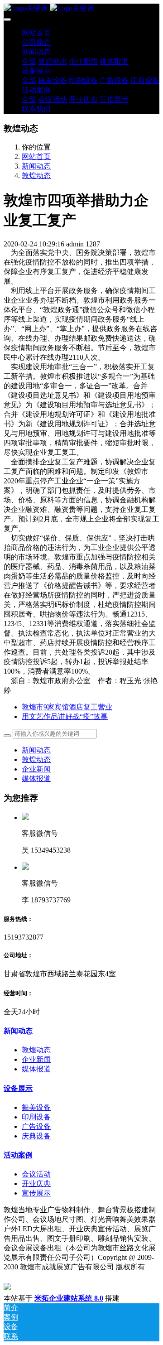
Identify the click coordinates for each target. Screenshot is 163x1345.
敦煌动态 (36, 175)
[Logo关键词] (81, 8)
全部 (29, 61)
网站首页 (36, 33)
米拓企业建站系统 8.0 (68, 1298)
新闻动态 (36, 166)
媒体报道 (36, 778)
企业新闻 (36, 769)
